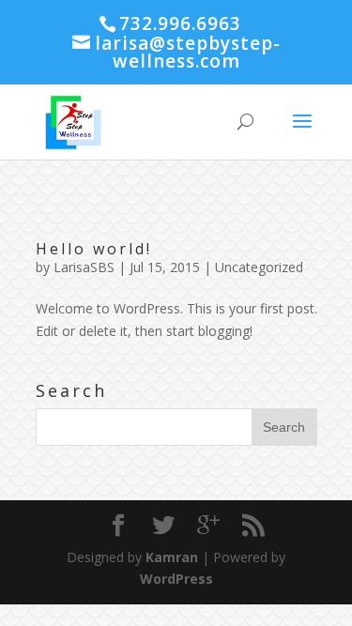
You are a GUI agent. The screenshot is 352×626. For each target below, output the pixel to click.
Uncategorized (259, 267)
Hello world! (94, 248)
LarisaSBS (84, 267)
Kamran (171, 557)
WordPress (176, 579)
